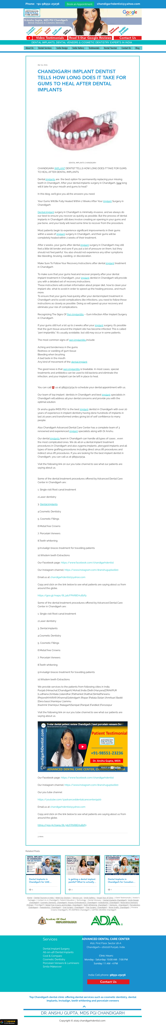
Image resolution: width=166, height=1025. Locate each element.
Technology (81, 900)
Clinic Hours (106, 955)
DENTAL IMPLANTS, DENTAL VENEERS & (56, 42)
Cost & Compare (52, 955)
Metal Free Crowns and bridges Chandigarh (63, 905)
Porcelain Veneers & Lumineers (61, 963)
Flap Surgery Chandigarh (96, 907)
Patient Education (67, 900)
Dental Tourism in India (44, 897)
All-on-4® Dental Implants (58, 952)
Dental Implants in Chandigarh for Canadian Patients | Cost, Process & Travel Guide (121, 880)
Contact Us (41, 900)
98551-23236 (118, 974)
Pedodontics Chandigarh (50, 907)
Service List (77, 897)
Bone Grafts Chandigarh (119, 907)
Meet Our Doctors (63, 897)
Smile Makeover (52, 966)
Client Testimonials (123, 897)
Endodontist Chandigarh (108, 902)
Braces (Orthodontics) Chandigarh (82, 902)
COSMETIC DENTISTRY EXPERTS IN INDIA (106, 42)
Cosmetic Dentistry (54, 959)
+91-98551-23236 (48, 3)
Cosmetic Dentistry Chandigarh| (54, 902)
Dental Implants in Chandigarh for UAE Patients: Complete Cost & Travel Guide (42, 880)
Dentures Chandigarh (118, 905)
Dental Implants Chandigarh (115, 900)
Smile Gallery (89, 897)
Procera (134, 907)
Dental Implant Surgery (56, 948)
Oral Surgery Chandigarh (73, 907)
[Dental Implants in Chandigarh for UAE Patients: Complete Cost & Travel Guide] (43, 865)
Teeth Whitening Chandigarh (95, 905)
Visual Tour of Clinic (105, 897)
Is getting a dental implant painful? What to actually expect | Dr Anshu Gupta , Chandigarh (82, 880)
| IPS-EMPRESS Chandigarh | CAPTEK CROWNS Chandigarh (91, 910)
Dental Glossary (94, 900)
